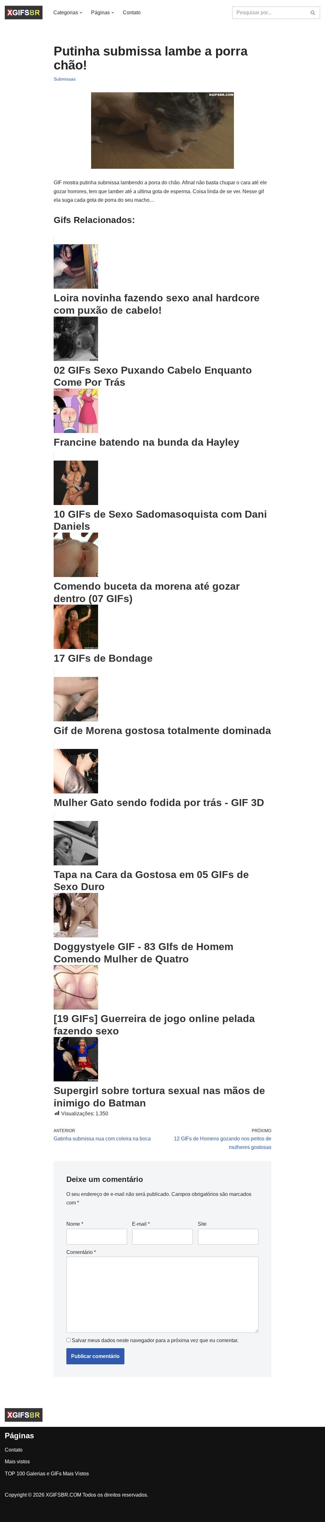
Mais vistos (17, 1461)
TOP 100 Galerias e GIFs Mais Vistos (47, 1473)
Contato (132, 12)
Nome (74, 1224)
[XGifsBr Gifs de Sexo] (24, 12)
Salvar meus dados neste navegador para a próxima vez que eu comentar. (155, 1340)
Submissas (65, 79)
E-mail (141, 1224)
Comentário (81, 1252)
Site (202, 1224)
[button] (81, 12)
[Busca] (313, 12)
